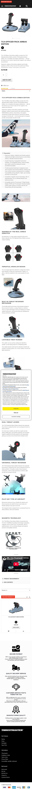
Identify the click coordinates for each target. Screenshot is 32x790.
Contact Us (4, 775)
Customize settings (16, 416)
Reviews (4, 590)
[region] (16, 395)
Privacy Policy (12, 386)
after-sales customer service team (16, 698)
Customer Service (6, 777)
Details (3, 91)
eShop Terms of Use (6, 388)
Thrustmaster (5, 753)
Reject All (16, 412)
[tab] (16, 90)
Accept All (16, 408)
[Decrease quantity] (6, 76)
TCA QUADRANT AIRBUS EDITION (16, 616)
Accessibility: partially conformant (9, 761)
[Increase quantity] (6, 74)
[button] (12, 38)
